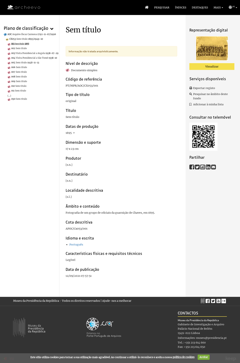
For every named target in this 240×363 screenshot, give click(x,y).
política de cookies (184, 357)
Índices (180, 7)
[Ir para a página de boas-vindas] (146, 7)
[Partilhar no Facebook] (192, 166)
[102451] (212, 49)
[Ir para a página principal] (21, 7)
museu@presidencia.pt (211, 338)
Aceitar (204, 357)
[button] (218, 7)
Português (76, 244)
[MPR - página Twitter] (213, 300)
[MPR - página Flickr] (224, 300)
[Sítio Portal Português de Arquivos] (103, 327)
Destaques (200, 7)
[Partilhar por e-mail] (213, 166)
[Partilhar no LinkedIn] (208, 166)
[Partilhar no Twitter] (197, 166)
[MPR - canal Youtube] (218, 300)
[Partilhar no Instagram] (203, 166)
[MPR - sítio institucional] (203, 300)
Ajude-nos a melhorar (116, 300)
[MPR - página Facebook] (208, 300)
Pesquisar (161, 7)
